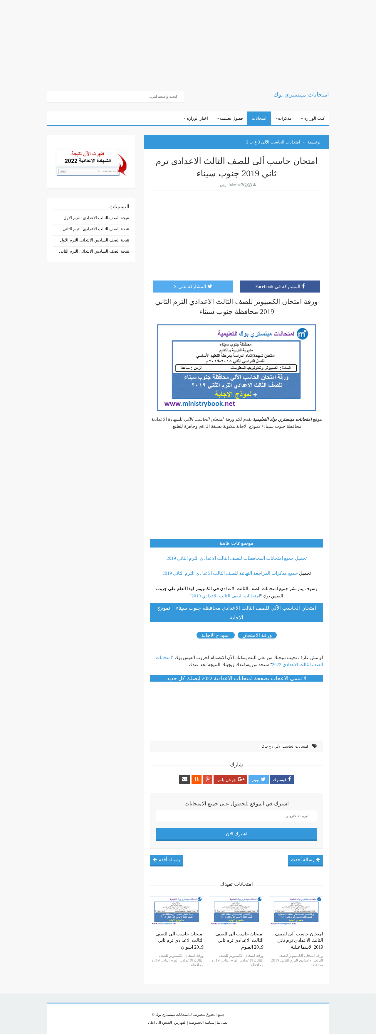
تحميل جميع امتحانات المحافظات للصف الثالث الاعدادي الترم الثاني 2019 (237, 558)
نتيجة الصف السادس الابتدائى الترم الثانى (94, 251)
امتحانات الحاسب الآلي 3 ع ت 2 (285, 746)
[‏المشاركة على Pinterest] (207, 779)
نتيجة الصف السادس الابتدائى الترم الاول (94, 240)
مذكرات (285, 118)
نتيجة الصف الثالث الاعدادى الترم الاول (96, 218)
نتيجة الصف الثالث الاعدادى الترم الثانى (96, 229)
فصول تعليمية (231, 118)
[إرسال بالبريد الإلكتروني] (184, 779)
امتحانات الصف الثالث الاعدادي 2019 (226, 596)
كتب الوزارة (314, 118)
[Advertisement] (200, 41)
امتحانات (259, 118)
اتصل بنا (222, 1023)
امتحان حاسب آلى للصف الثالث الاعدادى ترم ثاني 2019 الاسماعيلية (299, 940)
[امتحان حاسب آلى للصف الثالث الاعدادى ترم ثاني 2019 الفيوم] (236, 911)
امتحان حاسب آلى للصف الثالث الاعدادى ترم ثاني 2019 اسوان (179, 940)
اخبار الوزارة (197, 118)
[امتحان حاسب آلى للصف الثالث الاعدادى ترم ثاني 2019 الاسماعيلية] (296, 911)
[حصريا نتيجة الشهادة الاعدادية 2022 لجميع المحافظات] (91, 161)
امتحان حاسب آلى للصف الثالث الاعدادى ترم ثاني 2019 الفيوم (239, 940)
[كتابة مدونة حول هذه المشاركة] (197, 779)
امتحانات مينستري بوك (172, 1015)
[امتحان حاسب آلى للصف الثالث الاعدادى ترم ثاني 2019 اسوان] (177, 911)
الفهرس (179, 1023)
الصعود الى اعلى (160, 1023)
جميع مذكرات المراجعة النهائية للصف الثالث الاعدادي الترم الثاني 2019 (230, 573)
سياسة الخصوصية (201, 1023)
